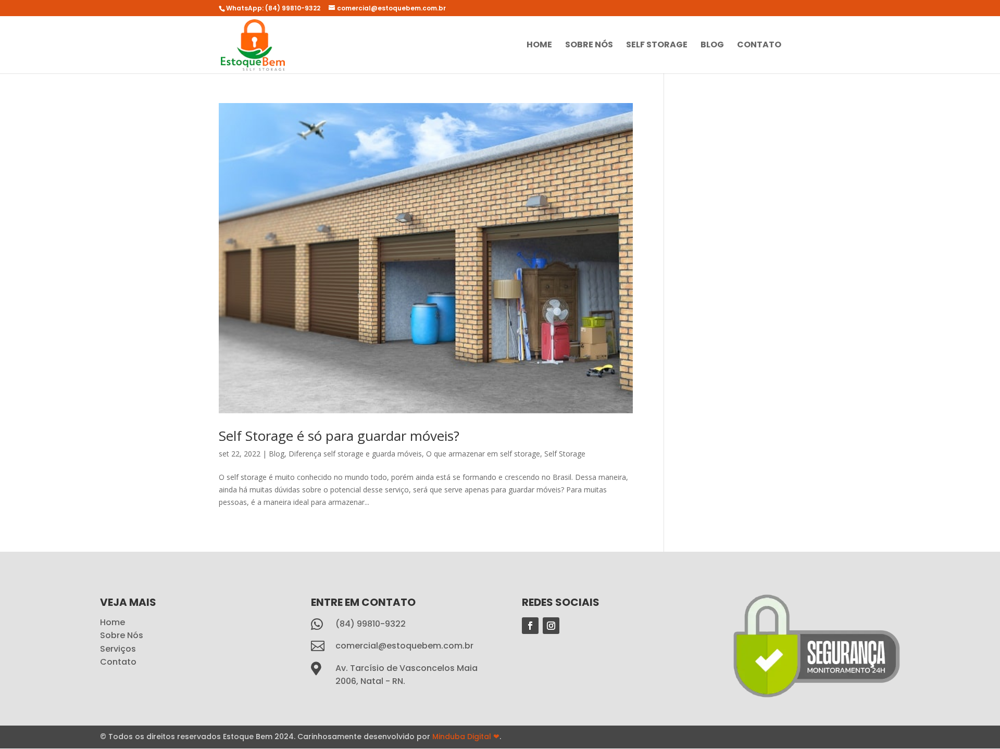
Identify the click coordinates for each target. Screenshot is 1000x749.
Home (539, 45)
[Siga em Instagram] (551, 625)
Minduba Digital (465, 736)
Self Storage (657, 45)
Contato (759, 45)
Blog (712, 45)
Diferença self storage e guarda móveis (355, 454)
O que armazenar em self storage (483, 454)
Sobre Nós (589, 45)
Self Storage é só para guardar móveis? (339, 435)
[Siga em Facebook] (530, 625)
